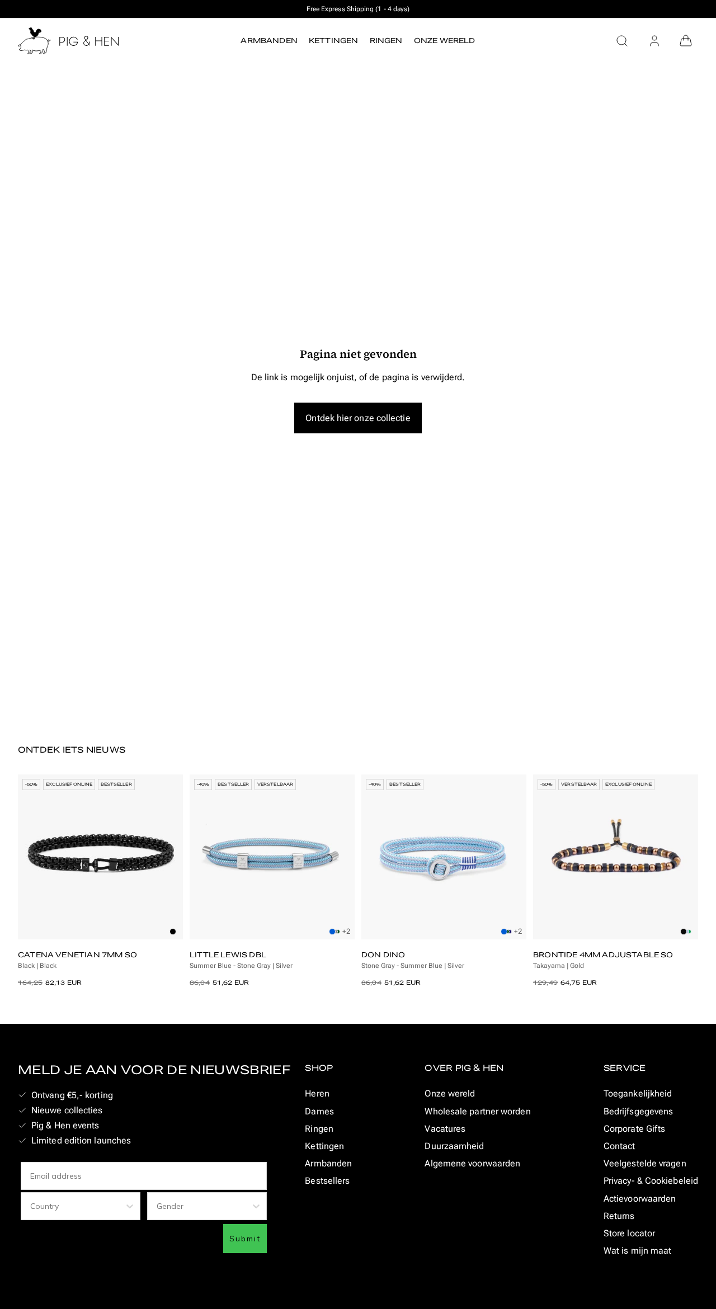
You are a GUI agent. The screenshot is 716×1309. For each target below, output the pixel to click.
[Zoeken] (622, 41)
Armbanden (328, 1163)
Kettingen (324, 1146)
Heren (317, 1093)
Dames (319, 1111)
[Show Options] (129, 1206)
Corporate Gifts (634, 1128)
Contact (619, 1146)
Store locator (629, 1233)
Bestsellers (327, 1180)
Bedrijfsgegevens (638, 1111)
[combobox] (77, 1206)
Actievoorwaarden (640, 1198)
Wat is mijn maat (637, 1250)
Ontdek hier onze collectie (357, 418)
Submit (245, 1239)
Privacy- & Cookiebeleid (651, 1180)
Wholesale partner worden (477, 1111)
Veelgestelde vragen (645, 1163)
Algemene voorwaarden (472, 1163)
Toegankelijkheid (638, 1093)
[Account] (654, 41)
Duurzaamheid (454, 1146)
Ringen (319, 1128)
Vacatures (445, 1128)
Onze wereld (450, 1093)
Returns (619, 1216)
